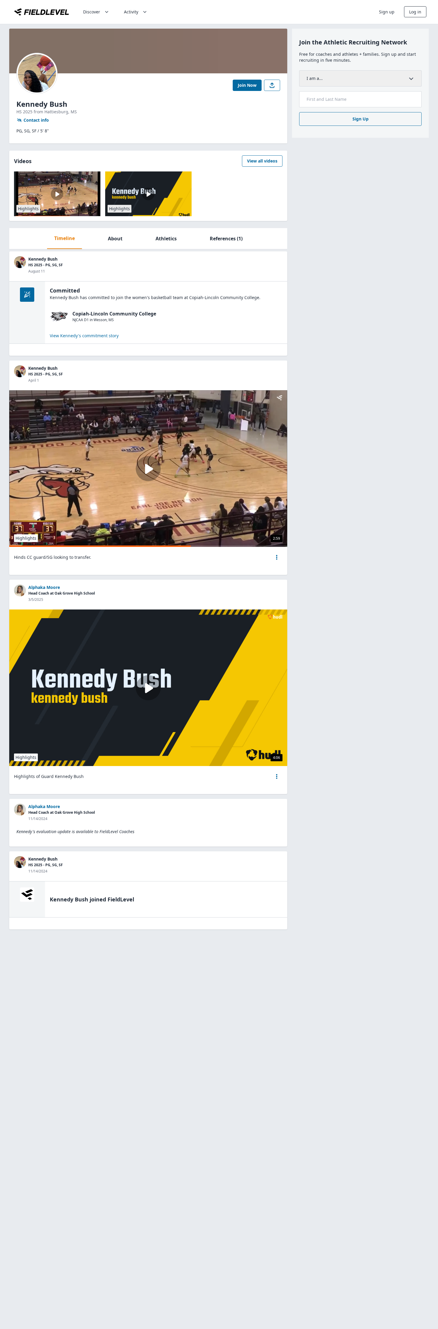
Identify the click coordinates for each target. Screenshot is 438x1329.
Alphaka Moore (44, 587)
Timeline (64, 238)
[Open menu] (276, 557)
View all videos (262, 161)
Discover (91, 12)
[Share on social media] (272, 85)
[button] (276, 557)
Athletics (166, 238)
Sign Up (360, 119)
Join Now (247, 85)
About (115, 238)
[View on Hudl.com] (275, 616)
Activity (131, 12)
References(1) (226, 238)
